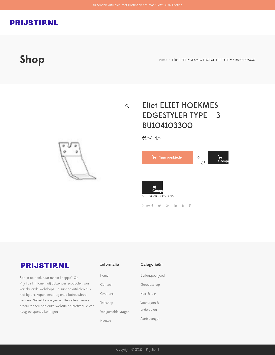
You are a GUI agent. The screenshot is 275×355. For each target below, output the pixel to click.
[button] (127, 106)
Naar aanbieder (170, 157)
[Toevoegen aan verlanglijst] (201, 157)
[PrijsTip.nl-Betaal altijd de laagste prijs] (34, 22)
